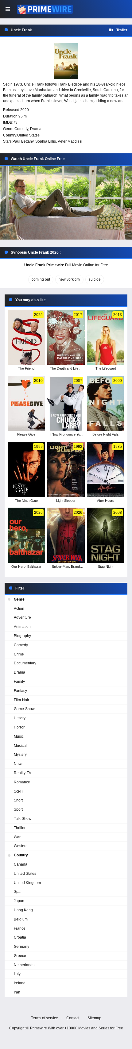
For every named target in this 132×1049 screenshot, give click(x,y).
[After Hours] (105, 469)
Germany (21, 946)
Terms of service (44, 1018)
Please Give (26, 434)
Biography (22, 636)
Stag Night (105, 566)
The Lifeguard (105, 368)
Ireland (19, 983)
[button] (66, 203)
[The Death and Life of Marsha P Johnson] (65, 337)
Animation (22, 626)
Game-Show (24, 709)
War (17, 837)
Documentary (25, 663)
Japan (19, 901)
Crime (19, 654)
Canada (20, 864)
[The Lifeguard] (105, 337)
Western (21, 846)
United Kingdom (27, 883)
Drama (35, 129)
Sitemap (94, 1018)
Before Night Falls (105, 434)
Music (19, 736)
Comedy (21, 129)
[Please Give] (26, 403)
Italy (17, 974)
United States (28, 135)
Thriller (19, 828)
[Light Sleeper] (65, 469)
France (19, 928)
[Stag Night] (105, 535)
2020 (24, 110)
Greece (20, 956)
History (19, 718)
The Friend (26, 368)
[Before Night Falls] (105, 403)
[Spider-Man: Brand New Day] (65, 535)
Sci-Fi (18, 791)
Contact (72, 1018)
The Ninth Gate (26, 500)
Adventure (22, 617)
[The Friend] (26, 337)
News (18, 764)
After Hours (105, 500)
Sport (18, 809)
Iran (17, 992)
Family (19, 681)
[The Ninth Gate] (26, 469)
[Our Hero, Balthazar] (26, 535)
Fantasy (20, 691)
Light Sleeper (66, 500)
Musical (20, 746)
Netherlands (24, 965)
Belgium (21, 919)
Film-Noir (21, 700)
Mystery (20, 754)
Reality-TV (22, 773)
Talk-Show (22, 819)
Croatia (20, 937)
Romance (22, 782)
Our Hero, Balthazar (26, 566)
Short (18, 800)
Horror (19, 727)
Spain (19, 892)
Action (19, 608)
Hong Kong (23, 910)
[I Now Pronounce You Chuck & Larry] (65, 403)
